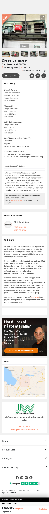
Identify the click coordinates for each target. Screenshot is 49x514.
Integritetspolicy (24, 490)
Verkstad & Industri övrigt (34, 70)
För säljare (7, 458)
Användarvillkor (8, 490)
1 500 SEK (8, 508)
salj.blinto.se (16, 200)
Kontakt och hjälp (10, 467)
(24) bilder (12, 76)
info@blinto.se (20, 227)
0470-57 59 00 (20, 230)
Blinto (5, 441)
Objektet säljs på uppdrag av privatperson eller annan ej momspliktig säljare (24, 205)
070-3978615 (24, 426)
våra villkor (12, 190)
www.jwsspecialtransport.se (24, 429)
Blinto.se (35, 297)
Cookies (37, 490)
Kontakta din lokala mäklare (21, 351)
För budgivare (8, 449)
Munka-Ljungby (11, 67)
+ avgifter (19, 508)
